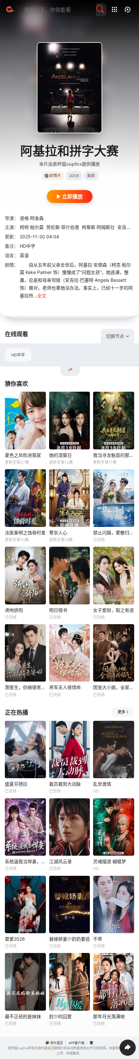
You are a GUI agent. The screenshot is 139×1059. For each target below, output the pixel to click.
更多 (121, 711)
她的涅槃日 (60, 455)
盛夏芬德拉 (16, 784)
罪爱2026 (15, 939)
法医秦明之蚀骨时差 (25, 532)
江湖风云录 (60, 861)
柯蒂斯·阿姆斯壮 (98, 227)
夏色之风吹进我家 (23, 455)
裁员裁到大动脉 (65, 784)
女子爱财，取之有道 (113, 610)
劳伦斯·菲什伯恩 (62, 227)
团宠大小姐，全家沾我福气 (113, 687)
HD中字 (18, 354)
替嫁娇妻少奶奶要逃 (69, 939)
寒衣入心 (58, 532)
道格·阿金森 (32, 218)
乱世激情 (102, 784)
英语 (24, 255)
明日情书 (58, 610)
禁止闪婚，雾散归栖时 (113, 532)
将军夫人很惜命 (65, 687)
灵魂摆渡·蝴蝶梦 (109, 861)
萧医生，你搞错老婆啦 (25, 687)
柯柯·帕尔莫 (32, 227)
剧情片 (55, 175)
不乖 (97, 939)
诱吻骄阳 (14, 610)
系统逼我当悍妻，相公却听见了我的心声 (25, 861)
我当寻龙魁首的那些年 (113, 455)
